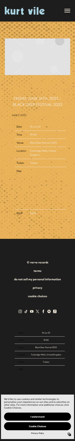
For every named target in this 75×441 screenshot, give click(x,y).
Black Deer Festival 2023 (43, 142)
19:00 (33, 134)
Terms (37, 271)
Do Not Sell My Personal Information (37, 279)
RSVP (33, 213)
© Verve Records (37, 262)
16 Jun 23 (35, 126)
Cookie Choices (37, 296)
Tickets (34, 163)
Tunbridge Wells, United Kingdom (46, 354)
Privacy (37, 288)
